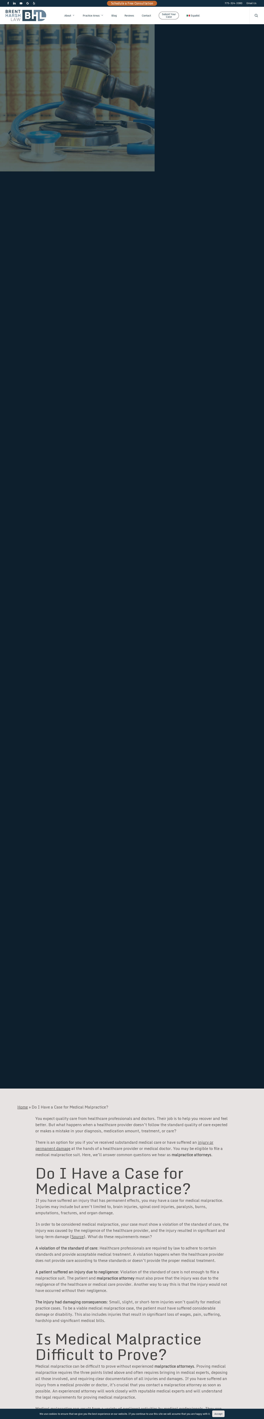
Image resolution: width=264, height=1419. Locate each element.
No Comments (189, 580)
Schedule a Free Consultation (132, 3)
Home (22, 1107)
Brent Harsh (30, 597)
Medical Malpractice (96, 597)
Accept (218, 1414)
